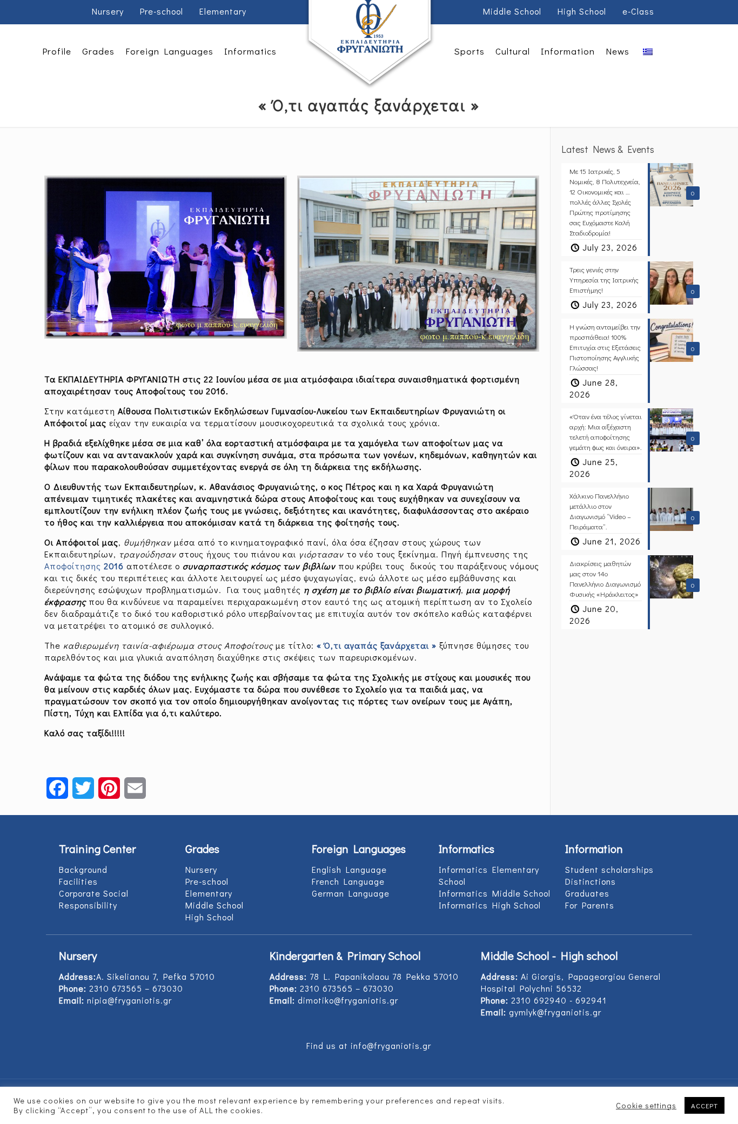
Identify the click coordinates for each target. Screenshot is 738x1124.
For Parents (589, 905)
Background (83, 869)
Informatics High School (490, 905)
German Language (351, 893)
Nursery (108, 11)
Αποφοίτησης (84, 565)
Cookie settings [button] (646, 1105)
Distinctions (590, 881)
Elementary (222, 11)
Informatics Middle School (495, 893)
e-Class (638, 11)
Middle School (512, 11)
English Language (349, 869)
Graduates (587, 893)
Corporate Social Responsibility (94, 899)
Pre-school (161, 11)
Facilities (78, 881)
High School (582, 11)
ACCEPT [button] (704, 1105)
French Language (348, 881)
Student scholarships (609, 869)
